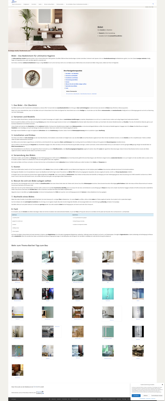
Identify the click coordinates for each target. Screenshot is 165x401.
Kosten (67, 82)
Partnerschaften (60, 4)
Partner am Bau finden (49, 4)
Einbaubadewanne (48, 319)
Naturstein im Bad (78, 338)
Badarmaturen (48, 263)
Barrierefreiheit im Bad (17, 263)
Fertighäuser (26, 4)
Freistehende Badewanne (78, 319)
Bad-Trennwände (17, 282)
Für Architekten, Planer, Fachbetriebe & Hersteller (76, 4)
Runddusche (138, 339)
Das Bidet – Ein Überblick (72, 73)
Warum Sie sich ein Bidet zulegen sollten (76, 84)
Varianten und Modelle (71, 75)
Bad (150, 6)
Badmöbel (94, 93)
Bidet (108, 282)
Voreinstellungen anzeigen (156, 395)
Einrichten (34, 4)
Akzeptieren (136, 395)
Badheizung (78, 263)
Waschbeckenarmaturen (86, 93)
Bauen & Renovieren (16, 4)
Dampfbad (47, 300)
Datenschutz (148, 398)
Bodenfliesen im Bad (138, 282)
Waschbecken (77, 93)
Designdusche (78, 300)
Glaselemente (138, 319)
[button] (162, 384)
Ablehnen (146, 395)
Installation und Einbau (72, 77)
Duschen (138, 300)
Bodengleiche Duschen (17, 300)
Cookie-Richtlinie (142, 398)
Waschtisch (138, 358)
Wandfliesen (48, 358)
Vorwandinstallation (18, 357)
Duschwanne (18, 319)
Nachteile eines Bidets (71, 86)
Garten (40, 4)
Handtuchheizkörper (18, 338)
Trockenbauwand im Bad (108, 338)
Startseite (146, 6)
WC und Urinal (69, 93)
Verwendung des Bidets (72, 80)
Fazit (67, 88)
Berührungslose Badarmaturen (77, 282)
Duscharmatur (108, 300)
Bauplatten (47, 282)
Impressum (153, 398)
